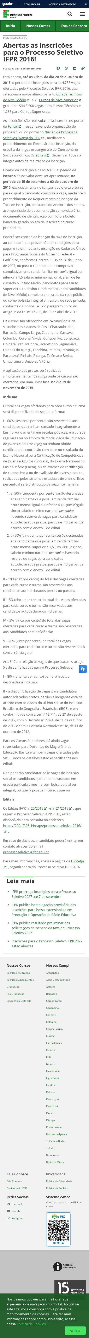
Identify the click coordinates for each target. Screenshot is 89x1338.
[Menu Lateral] (82, 14)
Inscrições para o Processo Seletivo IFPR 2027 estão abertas (47, 943)
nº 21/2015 (60, 808)
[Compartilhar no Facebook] (58, 68)
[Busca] (70, 14)
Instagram (17, 1218)
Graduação (13, 987)
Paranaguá (52, 1099)
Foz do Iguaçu (54, 1043)
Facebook (17, 1204)
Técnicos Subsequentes (20, 980)
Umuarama (52, 1155)
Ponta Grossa (54, 1127)
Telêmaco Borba (55, 1141)
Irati (48, 1057)
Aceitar (75, 1330)
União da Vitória (55, 1162)
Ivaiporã (50, 1064)
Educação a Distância (19, 1001)
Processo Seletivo (15, 38)
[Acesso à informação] (65, 1267)
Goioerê (50, 1050)
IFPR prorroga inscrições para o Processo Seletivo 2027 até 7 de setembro (44, 894)
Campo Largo (54, 1001)
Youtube (16, 1211)
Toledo (50, 1148)
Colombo (51, 1022)
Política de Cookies (57, 1188)
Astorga (50, 987)
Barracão (51, 994)
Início (10, 26)
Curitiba (50, 1036)
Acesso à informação (62, 4)
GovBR (7, 4)
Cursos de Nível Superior (58, 100)
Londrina (51, 1085)
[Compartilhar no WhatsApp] (66, 68)
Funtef (13, 126)
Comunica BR (32, 4)
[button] (83, 68)
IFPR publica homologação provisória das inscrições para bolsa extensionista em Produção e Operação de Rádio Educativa (44, 910)
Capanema (52, 1008)
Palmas (50, 1092)
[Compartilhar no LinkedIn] (75, 68)
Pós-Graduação (15, 994)
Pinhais (50, 1113)
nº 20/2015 (35, 808)
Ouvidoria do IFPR (17, 1188)
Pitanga (50, 1120)
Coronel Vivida (54, 1029)
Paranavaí (52, 1106)
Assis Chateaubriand (58, 980)
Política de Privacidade (59, 1181)
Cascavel (51, 1015)
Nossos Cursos (38, 26)
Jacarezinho (53, 1071)
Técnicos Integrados (18, 973)
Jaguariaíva (52, 1078)
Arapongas (52, 973)
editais (41, 155)
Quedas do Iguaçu (56, 1134)
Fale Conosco (14, 1181)
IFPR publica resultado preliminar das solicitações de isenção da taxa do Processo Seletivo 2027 (46, 928)
